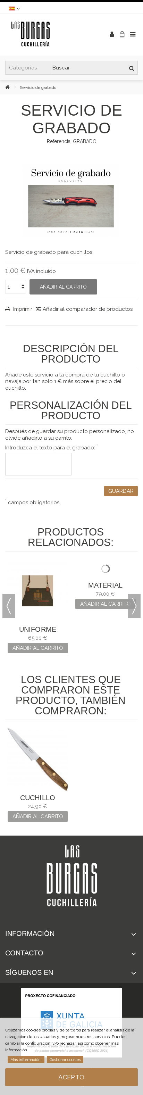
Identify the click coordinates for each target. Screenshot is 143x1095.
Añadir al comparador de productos (88, 309)
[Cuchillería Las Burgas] (49, 34)
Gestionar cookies (65, 1059)
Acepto (71, 1077)
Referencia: (59, 141)
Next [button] (134, 606)
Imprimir (22, 309)
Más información (26, 1059)
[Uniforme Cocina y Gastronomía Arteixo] (37, 590)
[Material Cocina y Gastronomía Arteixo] (105, 590)
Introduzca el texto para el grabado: (51, 448)
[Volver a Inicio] (12, 87)
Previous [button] (8, 606)
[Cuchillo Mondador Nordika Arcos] (37, 759)
